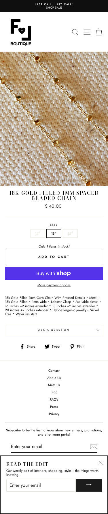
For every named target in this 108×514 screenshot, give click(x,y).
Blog (54, 392)
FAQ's (54, 399)
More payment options (54, 285)
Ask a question (54, 330)
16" (37, 233)
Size (54, 225)
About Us (54, 377)
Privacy (54, 413)
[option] (54, 6)
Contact (54, 370)
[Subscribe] (93, 446)
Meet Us (54, 384)
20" (70, 233)
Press (54, 406)
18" (53, 233)
